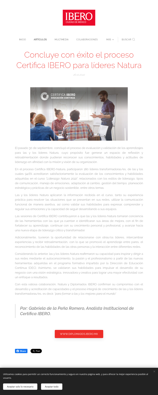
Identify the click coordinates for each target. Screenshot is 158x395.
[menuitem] (24, 39)
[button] (128, 39)
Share (23, 351)
